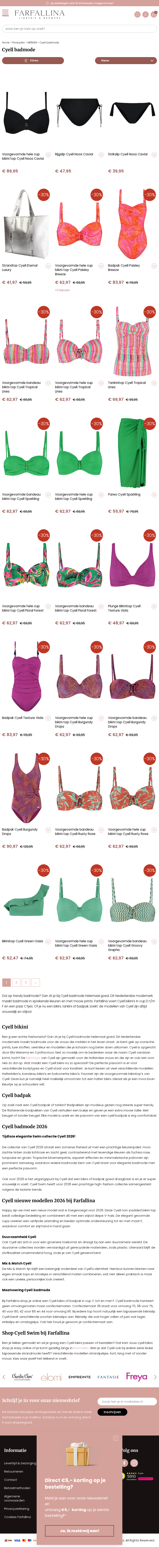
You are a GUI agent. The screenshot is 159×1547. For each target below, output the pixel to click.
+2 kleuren (62, 290)
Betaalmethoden (17, 1488)
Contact (10, 1480)
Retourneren (13, 1471)
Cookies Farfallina (17, 1517)
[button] (48, 155)
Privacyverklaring (16, 1508)
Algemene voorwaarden (14, 1498)
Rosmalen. (81, 1348)
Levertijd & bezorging (20, 1463)
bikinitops (33, 1058)
